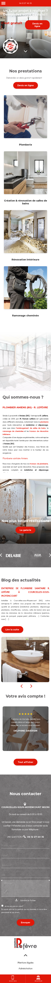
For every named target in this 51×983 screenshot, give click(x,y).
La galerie (25, 530)
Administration (25, 968)
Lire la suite (12, 629)
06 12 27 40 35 (25, 3)
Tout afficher (25, 762)
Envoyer (25, 922)
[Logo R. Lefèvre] (25, 944)
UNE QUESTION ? (25, 837)
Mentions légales (26, 962)
